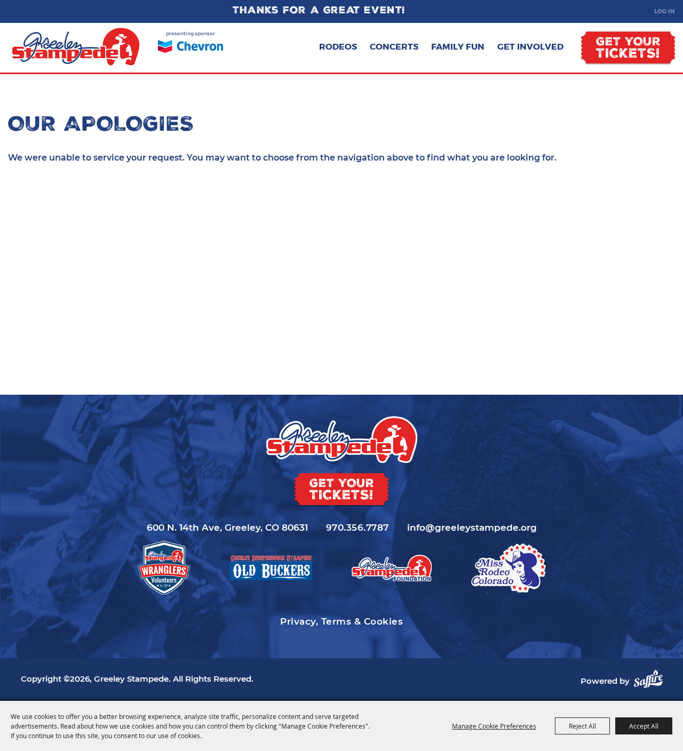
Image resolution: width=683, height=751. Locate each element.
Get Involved (530, 46)
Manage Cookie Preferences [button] (494, 726)
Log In (664, 11)
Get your (628, 49)
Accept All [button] (643, 726)
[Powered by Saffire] (648, 678)
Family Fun (458, 46)
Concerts (394, 46)
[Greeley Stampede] (76, 47)
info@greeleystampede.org (472, 527)
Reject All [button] (582, 726)
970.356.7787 (357, 527)
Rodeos (338, 46)
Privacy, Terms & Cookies (341, 621)
